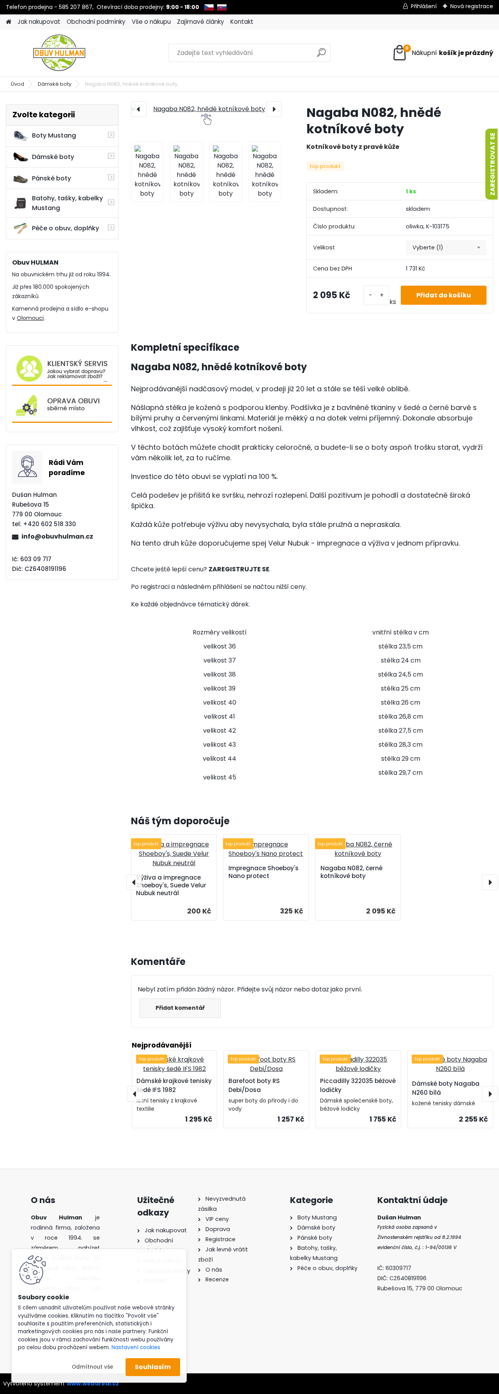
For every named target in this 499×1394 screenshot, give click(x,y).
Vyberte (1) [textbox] (427, 247)
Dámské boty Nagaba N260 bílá (446, 1088)
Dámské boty (54, 84)
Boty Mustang (54, 135)
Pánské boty (51, 178)
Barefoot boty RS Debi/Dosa (254, 1085)
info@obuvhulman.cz (57, 536)
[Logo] (59, 53)
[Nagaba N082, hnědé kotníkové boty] (206, 109)
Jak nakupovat (39, 22)
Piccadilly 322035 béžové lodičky (358, 1085)
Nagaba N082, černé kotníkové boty (351, 872)
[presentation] (139, 109)
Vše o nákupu (151, 22)
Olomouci (30, 318)
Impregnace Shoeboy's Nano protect (263, 872)
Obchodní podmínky (96, 22)
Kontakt (241, 22)
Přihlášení (424, 6)
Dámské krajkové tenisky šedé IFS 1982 (174, 1085)
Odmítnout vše (92, 1367)
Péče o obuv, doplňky (65, 228)
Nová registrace (471, 6)
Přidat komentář (180, 1008)
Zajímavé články (200, 22)
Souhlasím (153, 1366)
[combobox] (446, 248)
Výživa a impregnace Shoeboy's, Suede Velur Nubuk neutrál (171, 885)
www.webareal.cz (93, 1383)
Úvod (17, 84)
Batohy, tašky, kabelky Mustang (67, 203)
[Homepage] (8, 22)
